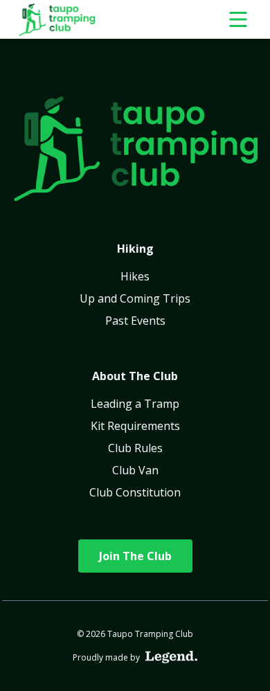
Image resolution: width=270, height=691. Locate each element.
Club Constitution (135, 492)
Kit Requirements (135, 425)
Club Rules (135, 448)
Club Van (135, 470)
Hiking (135, 248)
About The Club (135, 376)
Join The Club (135, 556)
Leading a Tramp (135, 403)
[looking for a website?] (171, 657)
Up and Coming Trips (135, 298)
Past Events (135, 320)
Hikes (135, 276)
